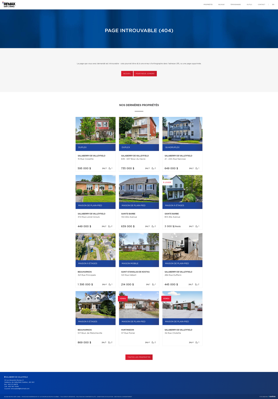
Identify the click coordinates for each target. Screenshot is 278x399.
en (273, 4)
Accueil (127, 74)
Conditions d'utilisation (105, 396)
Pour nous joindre (145, 74)
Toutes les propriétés (139, 357)
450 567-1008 (13, 386)
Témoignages (235, 4)
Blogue (221, 4)
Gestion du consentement (123, 396)
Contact (261, 4)
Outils (249, 4)
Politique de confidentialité (86, 396)
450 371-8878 (13, 384)
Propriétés (208, 4)
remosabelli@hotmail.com (20, 388)
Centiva (271, 396)
